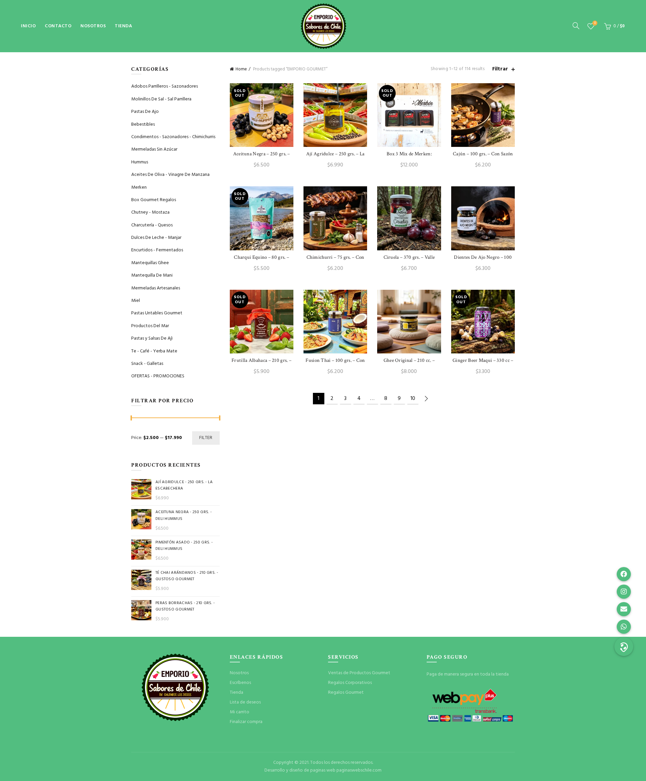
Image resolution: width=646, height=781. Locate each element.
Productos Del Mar (150, 326)
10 (412, 398)
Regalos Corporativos (350, 683)
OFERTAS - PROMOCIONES (157, 376)
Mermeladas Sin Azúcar (154, 149)
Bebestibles (143, 124)
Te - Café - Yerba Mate (154, 351)
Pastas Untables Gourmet (156, 313)
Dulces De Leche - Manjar (156, 238)
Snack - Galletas (147, 364)
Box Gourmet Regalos (153, 200)
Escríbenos (240, 683)
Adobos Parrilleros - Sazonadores (164, 86)
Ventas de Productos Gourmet (359, 673)
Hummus (139, 162)
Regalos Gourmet (346, 692)
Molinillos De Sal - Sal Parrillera (161, 99)
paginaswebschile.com (359, 770)
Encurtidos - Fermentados (157, 250)
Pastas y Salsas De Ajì (152, 338)
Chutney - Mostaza (150, 212)
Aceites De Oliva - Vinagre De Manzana (170, 175)
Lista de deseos (595, 23)
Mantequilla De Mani (152, 275)
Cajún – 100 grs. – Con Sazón (483, 154)
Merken (139, 187)
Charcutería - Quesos (152, 225)
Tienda (123, 26)
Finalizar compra (246, 722)
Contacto (58, 26)
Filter (206, 438)
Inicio (28, 26)
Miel (135, 301)
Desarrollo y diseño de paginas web (299, 770)
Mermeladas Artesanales (155, 288)
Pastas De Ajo (145, 112)
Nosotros (93, 26)
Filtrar (500, 69)
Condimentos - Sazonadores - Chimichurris (173, 137)
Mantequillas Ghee (150, 263)
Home (241, 69)
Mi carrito (239, 712)
